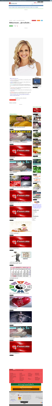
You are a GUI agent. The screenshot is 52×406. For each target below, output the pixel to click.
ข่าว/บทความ (38, 20)
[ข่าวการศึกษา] (13, 7)
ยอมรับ (50, 0)
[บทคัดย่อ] (31, 7)
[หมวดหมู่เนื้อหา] (24, 7)
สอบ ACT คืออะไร (34, 218)
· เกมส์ (28, 378)
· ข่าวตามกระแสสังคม (30, 374)
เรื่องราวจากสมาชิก (34, 20)
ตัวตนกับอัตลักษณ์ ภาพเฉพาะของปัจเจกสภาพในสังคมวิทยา (37, 113)
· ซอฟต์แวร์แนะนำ (12, 377)
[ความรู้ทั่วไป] (36, 7)
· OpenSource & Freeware (13, 376)
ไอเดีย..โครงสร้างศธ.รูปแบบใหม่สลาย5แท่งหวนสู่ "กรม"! (37, 198)
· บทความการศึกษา (37, 374)
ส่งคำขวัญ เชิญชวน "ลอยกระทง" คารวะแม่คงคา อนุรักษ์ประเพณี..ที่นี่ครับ (37, 85)
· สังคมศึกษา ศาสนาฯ (21, 378)
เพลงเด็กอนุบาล (33, 220)
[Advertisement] (26, 14)
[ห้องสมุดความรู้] (19, 7)
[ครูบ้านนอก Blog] (16, 7)
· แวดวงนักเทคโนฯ (12, 382)
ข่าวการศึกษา (10, 20)
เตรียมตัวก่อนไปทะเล (37, 165)
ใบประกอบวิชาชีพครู (34, 211)
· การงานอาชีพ (20, 380)
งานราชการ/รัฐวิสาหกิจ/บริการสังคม (20, 20)
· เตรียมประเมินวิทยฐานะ (37, 378)
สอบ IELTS (33, 213)
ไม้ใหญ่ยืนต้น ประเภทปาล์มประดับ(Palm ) (37, 137)
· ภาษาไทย (20, 376)
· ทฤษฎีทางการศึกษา (37, 373)
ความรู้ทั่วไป (14, 20)
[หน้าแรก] (10, 7)
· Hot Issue (11, 379)
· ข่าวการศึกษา (29, 373)
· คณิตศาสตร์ (20, 374)
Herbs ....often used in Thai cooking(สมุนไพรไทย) (37, 129)
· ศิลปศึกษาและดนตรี (21, 379)
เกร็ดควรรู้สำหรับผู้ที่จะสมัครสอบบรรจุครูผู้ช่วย (36, 182)
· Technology (11, 373)
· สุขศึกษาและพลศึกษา (21, 377)
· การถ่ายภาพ (11, 378)
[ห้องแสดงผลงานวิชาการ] (28, 7)
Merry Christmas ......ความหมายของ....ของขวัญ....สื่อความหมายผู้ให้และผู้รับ (37, 154)
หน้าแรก (42, 20)
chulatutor (33, 219)
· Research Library (12, 380)
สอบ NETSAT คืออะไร (34, 212)
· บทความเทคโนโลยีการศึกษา (13, 374)
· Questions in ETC (12, 381)
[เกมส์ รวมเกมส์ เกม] (34, 7)
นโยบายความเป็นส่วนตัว (24, 0)
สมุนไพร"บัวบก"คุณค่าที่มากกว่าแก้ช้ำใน (37, 173)
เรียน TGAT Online (34, 217)
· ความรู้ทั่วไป (20, 373)
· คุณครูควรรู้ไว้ (36, 377)
